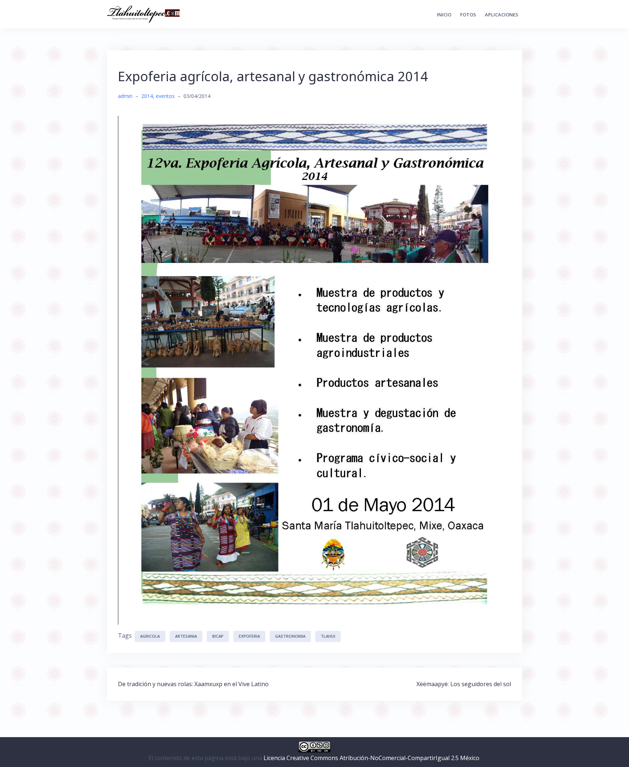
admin (125, 96)
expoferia (249, 636)
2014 (147, 96)
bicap (217, 636)
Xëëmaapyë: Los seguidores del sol (463, 684)
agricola (150, 636)
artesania (186, 636)
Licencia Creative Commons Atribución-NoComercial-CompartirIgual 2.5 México (371, 758)
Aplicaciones (501, 14)
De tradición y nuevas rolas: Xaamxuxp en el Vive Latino (193, 684)
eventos (165, 96)
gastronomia (290, 636)
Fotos (468, 14)
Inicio (444, 14)
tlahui (328, 636)
